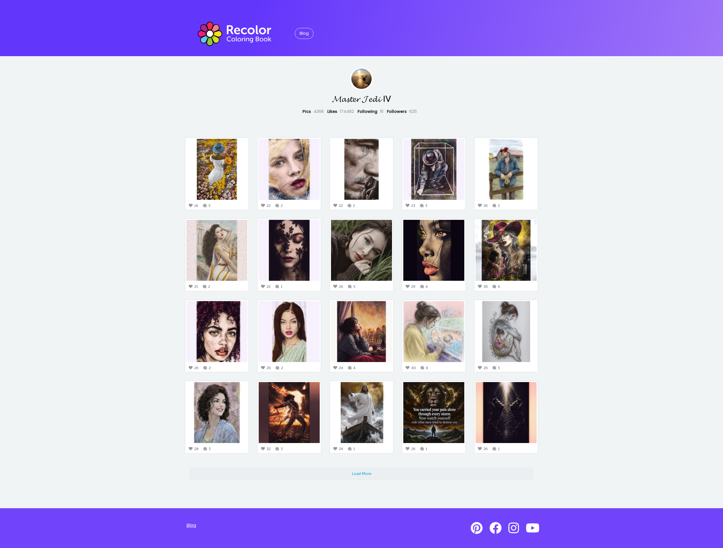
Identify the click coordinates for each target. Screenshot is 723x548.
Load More (361, 473)
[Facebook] (495, 528)
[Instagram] (513, 528)
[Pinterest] (477, 528)
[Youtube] (532, 528)
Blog (304, 33)
